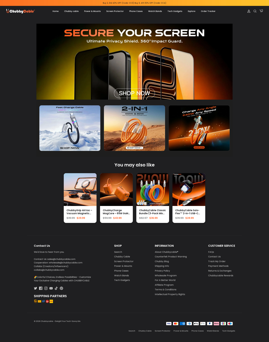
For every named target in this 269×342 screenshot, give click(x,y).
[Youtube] (51, 288)
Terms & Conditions (165, 289)
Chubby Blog (162, 261)
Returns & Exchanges (219, 270)
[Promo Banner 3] (199, 128)
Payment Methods (218, 266)
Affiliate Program (164, 285)
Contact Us (214, 256)
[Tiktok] (56, 288)
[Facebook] (40, 288)
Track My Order (217, 261)
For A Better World (165, 280)
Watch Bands (155, 11)
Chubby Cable (122, 256)
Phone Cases (136, 11)
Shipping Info (162, 266)
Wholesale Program (166, 275)
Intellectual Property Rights (170, 294)
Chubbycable (47, 321)
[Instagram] (45, 288)
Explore (191, 11)
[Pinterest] (61, 288)
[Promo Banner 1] (69, 128)
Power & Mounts (92, 11)
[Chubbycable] (20, 11)
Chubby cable (71, 11)
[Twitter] (35, 288)
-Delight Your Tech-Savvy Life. (67, 321)
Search (118, 252)
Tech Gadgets (175, 11)
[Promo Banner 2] (134, 128)
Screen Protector (115, 11)
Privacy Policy (162, 270)
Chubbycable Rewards (220, 275)
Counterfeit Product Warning (171, 256)
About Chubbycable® (166, 252)
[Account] (248, 11)
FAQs (211, 252)
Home (56, 11)
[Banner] (134, 61)
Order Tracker (208, 11)
